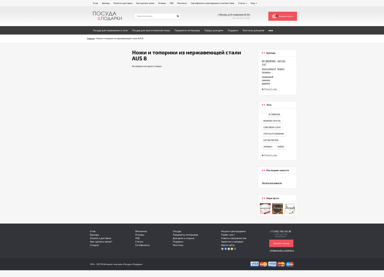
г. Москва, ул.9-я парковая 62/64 (234, 14)
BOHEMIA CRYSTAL (272, 121)
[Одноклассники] (232, 249)
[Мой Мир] (235, 249)
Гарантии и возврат (232, 241)
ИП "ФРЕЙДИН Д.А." (269, 63)
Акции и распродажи (233, 231)
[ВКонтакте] (225, 249)
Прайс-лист (228, 234)
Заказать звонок (281, 243)
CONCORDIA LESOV (272, 127)
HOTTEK (281, 61)
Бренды (94, 234)
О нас (93, 231)
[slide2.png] (265, 208)
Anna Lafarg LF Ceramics (269, 70)
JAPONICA (267, 146)
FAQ (137, 238)
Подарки (178, 241)
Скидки (94, 245)
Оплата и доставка (100, 238)
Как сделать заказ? (101, 241)
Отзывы (139, 234)
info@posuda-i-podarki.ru (282, 250)
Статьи (139, 241)
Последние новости (277, 170)
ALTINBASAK (274, 114)
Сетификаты (142, 245)
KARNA (281, 146)
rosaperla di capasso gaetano (267, 80)
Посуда (177, 231)
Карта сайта (228, 245)
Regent (281, 69)
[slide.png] (289, 208)
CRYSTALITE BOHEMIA (273, 133)
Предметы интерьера (185, 234)
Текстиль (178, 245)
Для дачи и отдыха (183, 238)
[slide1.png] (277, 208)
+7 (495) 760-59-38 (280, 231)
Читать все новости (272, 183)
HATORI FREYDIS (270, 140)
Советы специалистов (233, 238)
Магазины (141, 231)
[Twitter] (228, 249)
